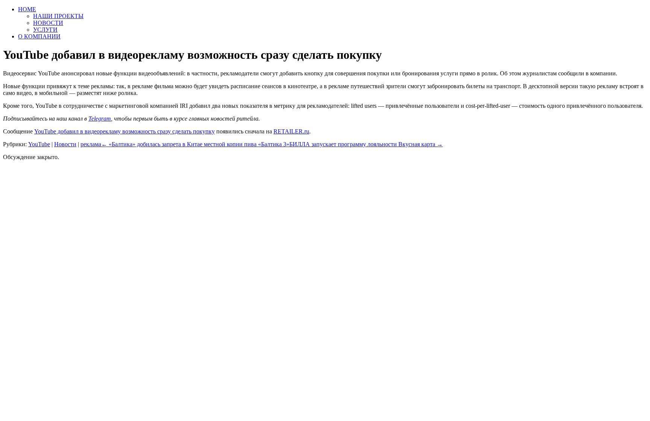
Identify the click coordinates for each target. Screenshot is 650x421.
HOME (27, 9)
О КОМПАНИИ (39, 36)
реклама (90, 144)
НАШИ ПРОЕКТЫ (58, 16)
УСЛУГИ (45, 29)
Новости (65, 144)
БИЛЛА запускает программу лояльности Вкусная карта (366, 144)
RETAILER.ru (291, 131)
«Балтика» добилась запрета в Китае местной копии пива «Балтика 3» (195, 144)
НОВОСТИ (48, 23)
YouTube (39, 144)
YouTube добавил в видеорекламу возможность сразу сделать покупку (124, 131)
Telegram (99, 118)
